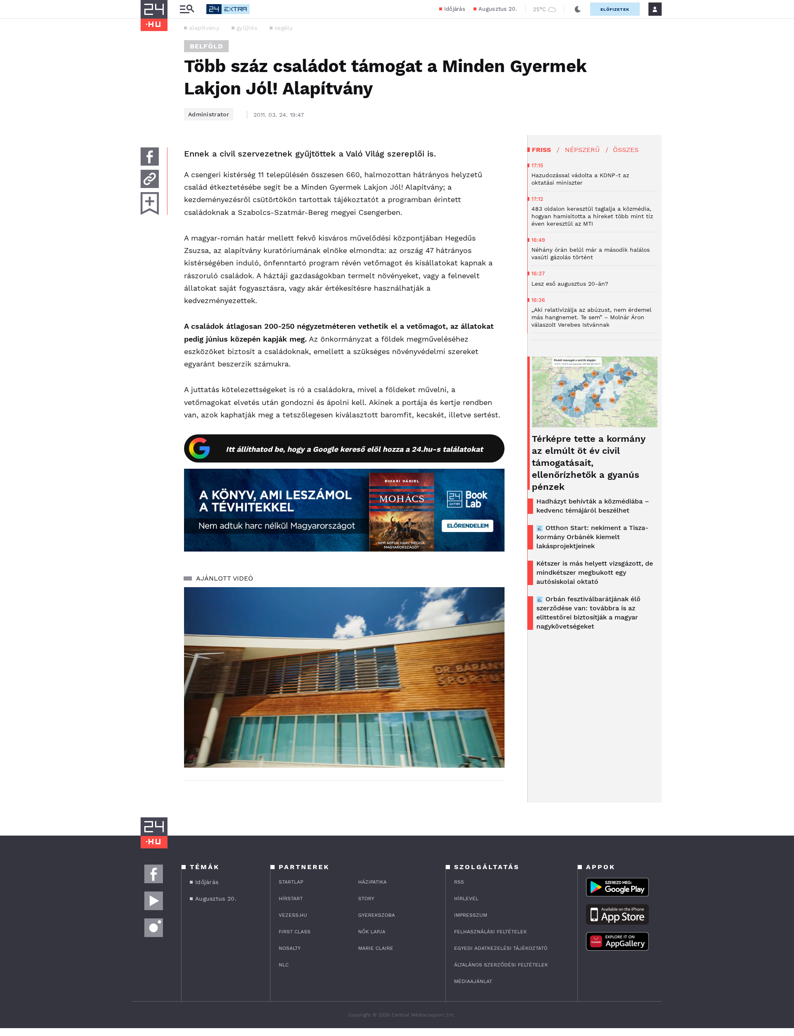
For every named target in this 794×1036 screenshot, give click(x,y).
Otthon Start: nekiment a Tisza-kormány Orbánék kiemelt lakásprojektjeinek (592, 537)
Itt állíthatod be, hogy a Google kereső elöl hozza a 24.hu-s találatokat (354, 449)
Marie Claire (375, 948)
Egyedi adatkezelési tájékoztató (501, 948)
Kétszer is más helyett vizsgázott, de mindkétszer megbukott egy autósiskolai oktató (594, 572)
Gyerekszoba (376, 915)
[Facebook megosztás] (150, 156)
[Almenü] (187, 9)
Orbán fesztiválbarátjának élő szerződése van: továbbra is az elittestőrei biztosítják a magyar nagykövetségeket (588, 612)
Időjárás (454, 9)
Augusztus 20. (497, 9)
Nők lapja (371, 932)
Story (366, 898)
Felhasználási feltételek (490, 932)
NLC (284, 965)
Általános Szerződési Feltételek (501, 965)
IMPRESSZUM (470, 915)
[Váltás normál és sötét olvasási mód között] (578, 9)
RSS (459, 882)
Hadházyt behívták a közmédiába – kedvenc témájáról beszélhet (592, 505)
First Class (295, 932)
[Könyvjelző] (150, 203)
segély (283, 27)
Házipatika (372, 882)
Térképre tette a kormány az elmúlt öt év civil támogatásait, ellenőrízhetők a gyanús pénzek (588, 463)
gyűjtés (247, 27)
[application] (344, 677)
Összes (626, 150)
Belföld (206, 46)
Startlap (291, 882)
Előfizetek (614, 9)
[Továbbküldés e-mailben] (150, 179)
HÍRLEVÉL (466, 898)
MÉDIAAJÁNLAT (473, 981)
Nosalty (290, 948)
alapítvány (204, 27)
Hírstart (291, 898)
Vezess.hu (293, 915)
